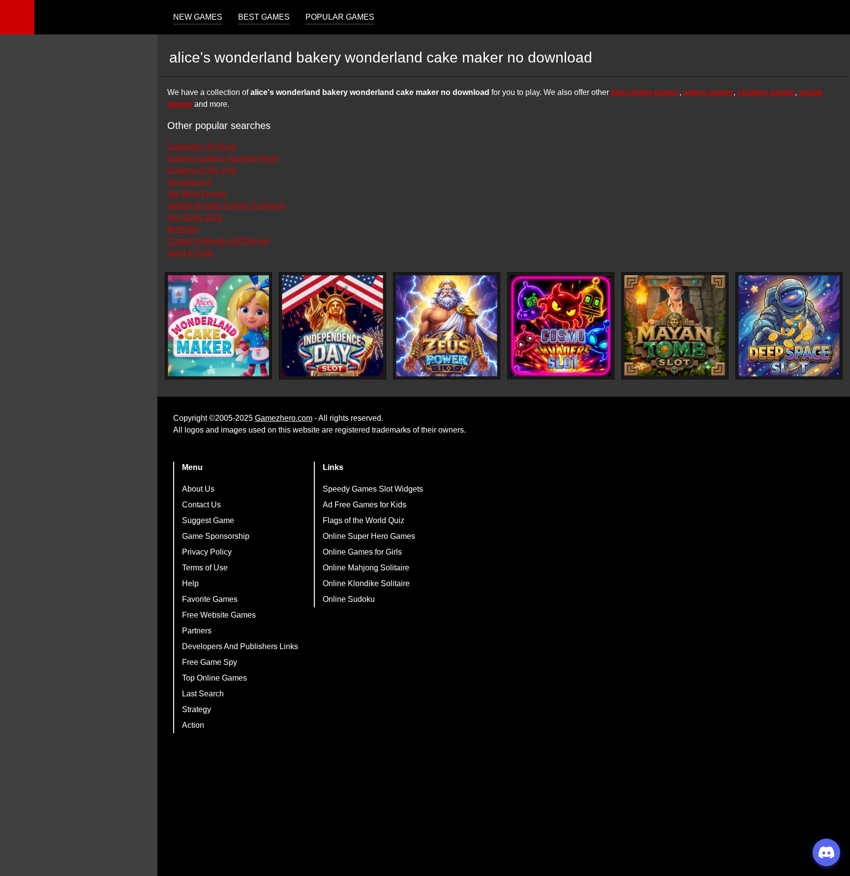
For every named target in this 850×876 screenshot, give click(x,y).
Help (190, 583)
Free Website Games (219, 615)
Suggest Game (208, 520)
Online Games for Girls (362, 552)
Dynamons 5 (189, 182)
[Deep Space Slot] (789, 326)
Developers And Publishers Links (240, 646)
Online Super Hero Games (369, 536)
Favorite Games (210, 599)
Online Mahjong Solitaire (366, 567)
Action (193, 725)
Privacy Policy (207, 552)
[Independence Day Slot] (332, 326)
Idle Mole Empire (196, 193)
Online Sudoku (349, 599)
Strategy (196, 709)
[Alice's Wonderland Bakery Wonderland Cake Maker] (218, 326)
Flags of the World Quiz (363, 520)
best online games (645, 92)
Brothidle (183, 229)
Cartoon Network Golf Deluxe (218, 241)
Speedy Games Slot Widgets (373, 489)
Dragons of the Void (201, 170)
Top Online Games (214, 678)
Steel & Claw (190, 253)
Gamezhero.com (283, 418)
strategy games (766, 92)
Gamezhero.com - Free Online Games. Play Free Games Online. (95, 17)
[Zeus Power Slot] (447, 326)
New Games (197, 17)
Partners (197, 630)
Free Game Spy (209, 662)
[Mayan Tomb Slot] (675, 326)
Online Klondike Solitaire (366, 583)
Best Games (264, 17)
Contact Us (201, 505)
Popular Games (339, 17)
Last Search (203, 693)
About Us (198, 489)
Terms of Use (205, 567)
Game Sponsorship (215, 536)
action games (708, 92)
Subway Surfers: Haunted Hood (222, 158)
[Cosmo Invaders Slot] (561, 326)
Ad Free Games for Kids (364, 505)
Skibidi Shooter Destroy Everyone (226, 205)
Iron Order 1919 (194, 217)
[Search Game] (834, 19)
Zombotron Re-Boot (201, 146)
